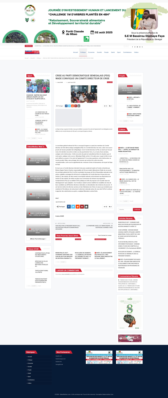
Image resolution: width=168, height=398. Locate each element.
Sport (119, 52)
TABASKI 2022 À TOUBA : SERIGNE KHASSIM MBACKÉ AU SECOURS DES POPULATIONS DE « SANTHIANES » (129, 287)
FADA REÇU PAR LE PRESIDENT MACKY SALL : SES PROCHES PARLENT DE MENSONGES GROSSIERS (68, 227)
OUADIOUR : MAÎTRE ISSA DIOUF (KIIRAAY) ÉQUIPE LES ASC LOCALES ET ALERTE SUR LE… (36, 97)
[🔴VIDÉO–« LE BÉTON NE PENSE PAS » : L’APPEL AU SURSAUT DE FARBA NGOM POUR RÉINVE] (129, 139)
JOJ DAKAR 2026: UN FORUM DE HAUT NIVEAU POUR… (42, 113)
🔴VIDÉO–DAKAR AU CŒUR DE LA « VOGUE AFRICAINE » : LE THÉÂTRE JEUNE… (130, 191)
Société (99, 52)
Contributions (127, 52)
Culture (130, 86)
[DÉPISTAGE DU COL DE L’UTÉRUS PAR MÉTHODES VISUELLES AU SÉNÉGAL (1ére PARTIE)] (30, 263)
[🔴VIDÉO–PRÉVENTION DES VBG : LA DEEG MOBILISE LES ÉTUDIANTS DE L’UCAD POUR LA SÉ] (38, 175)
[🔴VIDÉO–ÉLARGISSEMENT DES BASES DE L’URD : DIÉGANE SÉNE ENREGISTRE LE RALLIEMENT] (104, 244)
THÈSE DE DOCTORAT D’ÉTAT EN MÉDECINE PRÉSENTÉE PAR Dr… (41, 280)
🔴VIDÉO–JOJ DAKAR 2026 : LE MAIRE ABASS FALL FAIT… (41, 131)
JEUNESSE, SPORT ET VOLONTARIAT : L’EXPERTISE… (41, 122)
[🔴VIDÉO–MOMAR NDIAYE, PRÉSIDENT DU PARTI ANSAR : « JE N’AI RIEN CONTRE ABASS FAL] (38, 192)
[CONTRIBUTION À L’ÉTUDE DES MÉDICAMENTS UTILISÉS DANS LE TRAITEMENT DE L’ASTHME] (30, 255)
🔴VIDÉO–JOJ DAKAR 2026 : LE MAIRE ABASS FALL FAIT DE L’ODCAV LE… (129, 181)
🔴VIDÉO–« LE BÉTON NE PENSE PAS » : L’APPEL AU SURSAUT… (38, 214)
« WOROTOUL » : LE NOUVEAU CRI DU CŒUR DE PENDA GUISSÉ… (130, 90)
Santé (113, 52)
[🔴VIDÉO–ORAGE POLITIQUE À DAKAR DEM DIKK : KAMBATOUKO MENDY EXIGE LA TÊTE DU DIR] (38, 228)
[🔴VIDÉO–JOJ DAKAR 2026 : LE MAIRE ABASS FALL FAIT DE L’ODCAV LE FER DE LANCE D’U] (30, 131)
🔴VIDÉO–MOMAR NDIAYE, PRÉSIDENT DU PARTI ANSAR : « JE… (38, 195)
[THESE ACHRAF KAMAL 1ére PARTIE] (30, 272)
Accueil (75, 52)
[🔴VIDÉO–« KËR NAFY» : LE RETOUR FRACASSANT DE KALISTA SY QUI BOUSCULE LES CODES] (122, 99)
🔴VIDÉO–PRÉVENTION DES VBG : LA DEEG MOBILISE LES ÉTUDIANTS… (38, 178)
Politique (83, 52)
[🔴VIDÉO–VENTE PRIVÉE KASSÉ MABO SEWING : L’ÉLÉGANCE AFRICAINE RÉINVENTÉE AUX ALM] (122, 116)
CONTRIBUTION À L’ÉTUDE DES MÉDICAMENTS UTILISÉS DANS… (42, 254)
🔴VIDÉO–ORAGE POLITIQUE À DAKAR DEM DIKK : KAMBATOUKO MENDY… (38, 231)
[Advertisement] (84, 67)
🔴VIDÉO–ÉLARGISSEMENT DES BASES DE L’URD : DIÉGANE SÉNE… (38, 160)
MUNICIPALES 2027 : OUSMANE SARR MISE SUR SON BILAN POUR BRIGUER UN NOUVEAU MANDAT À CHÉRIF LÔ (129, 224)
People (106, 52)
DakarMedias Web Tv (100, 239)
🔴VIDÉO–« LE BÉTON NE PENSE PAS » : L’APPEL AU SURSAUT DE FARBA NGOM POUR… (128, 149)
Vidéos (136, 52)
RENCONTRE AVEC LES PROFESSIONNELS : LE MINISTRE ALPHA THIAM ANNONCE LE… (129, 170)
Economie (91, 52)
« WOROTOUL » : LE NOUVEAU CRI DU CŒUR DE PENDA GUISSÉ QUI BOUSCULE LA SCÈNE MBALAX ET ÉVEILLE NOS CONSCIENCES (67, 46)
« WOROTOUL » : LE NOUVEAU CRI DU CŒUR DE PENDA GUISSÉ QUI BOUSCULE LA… (130, 160)
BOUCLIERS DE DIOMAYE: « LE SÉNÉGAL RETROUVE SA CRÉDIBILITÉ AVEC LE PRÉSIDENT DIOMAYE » (129, 254)
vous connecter (65, 274)
